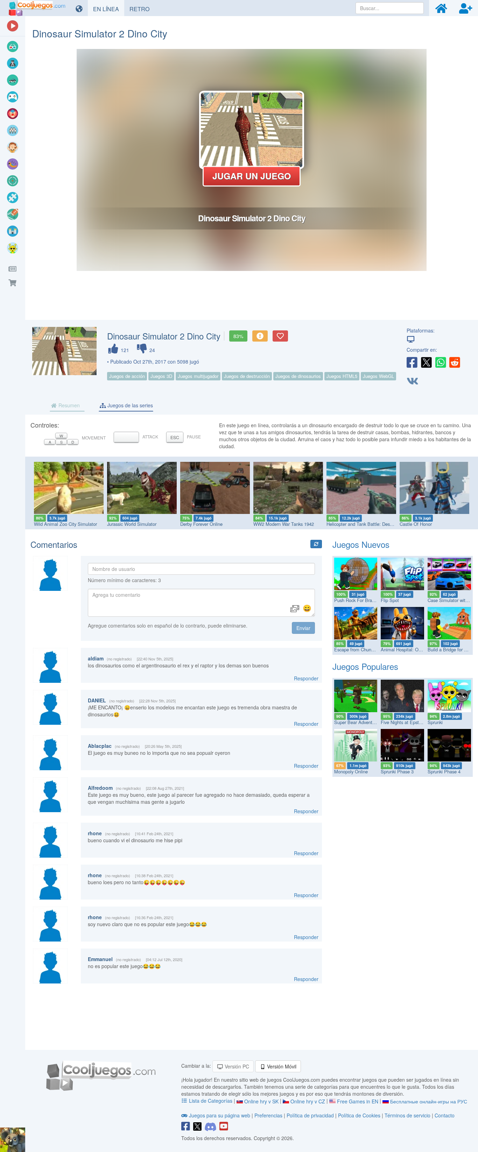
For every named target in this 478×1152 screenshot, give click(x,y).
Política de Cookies (359, 1115)
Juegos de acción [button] (127, 376)
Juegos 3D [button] (161, 376)
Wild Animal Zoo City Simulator (65, 524)
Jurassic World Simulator (131, 524)
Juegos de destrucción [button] (247, 376)
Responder (306, 678)
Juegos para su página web (220, 1115)
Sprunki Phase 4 (444, 771)
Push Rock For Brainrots (358, 600)
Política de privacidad (310, 1115)
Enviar (303, 627)
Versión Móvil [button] (281, 1066)
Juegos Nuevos (360, 544)
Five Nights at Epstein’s (404, 722)
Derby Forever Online (201, 524)
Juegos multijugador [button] (198, 376)
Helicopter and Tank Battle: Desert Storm (367, 524)
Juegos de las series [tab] (129, 405)
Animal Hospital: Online (404, 649)
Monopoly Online (351, 771)
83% (238, 335)
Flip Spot (390, 600)
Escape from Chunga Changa (363, 649)
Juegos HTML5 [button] (341, 376)
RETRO (142, 9)
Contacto (445, 1115)
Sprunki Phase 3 (397, 771)
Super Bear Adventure (356, 722)
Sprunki (435, 722)
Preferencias (269, 1115)
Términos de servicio (407, 1115)
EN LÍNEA (108, 9)
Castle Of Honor (416, 524)
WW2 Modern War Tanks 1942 (283, 524)
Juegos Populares (365, 666)
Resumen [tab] (68, 405)
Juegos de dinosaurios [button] (298, 376)
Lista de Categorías (211, 1100)
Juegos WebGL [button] (378, 376)
